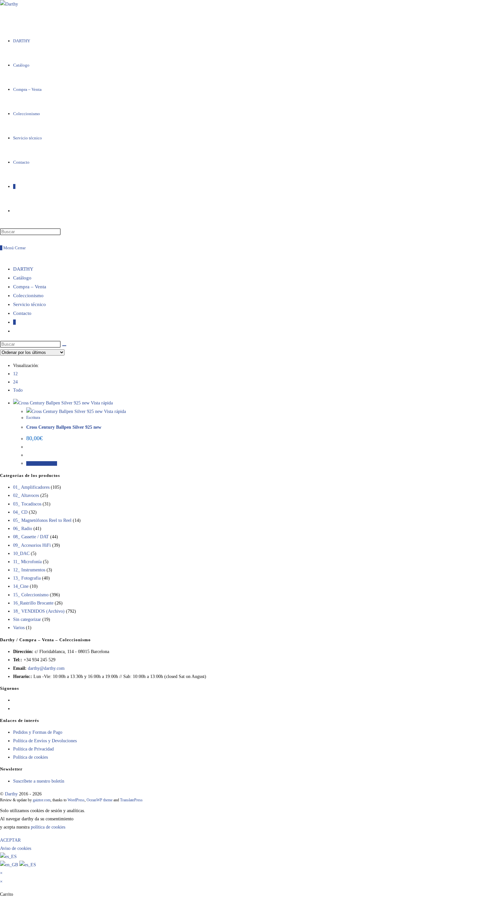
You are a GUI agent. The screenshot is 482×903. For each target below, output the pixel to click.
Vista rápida (101, 402)
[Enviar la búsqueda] (64, 345)
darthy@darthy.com (46, 668)
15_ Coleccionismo (31, 594)
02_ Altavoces (26, 495)
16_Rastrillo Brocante (33, 603)
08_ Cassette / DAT (31, 536)
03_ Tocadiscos (27, 504)
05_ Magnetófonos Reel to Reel (42, 520)
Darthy (11, 793)
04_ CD (20, 512)
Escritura (33, 417)
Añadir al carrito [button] (41, 463)
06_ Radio (22, 528)
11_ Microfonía (27, 561)
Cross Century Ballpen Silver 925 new (63, 427)
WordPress (76, 800)
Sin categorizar (27, 619)
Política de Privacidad (33, 749)
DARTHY (23, 269)
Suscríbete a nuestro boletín (38, 781)
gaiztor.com (41, 800)
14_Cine (21, 586)
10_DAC (21, 553)
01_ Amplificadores (31, 487)
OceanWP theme (99, 800)
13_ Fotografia (27, 578)
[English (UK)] (9, 864)
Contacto (22, 313)
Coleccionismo (28, 295)
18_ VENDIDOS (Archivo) (39, 611)
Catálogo (22, 277)
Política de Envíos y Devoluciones (45, 740)
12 (15, 373)
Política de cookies (30, 757)
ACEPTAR (10, 840)
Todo (18, 390)
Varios (19, 627)
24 (15, 382)
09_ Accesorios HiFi (32, 545)
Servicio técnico (29, 304)
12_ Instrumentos (29, 569)
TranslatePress (131, 800)
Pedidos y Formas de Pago (37, 732)
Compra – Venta (29, 286)
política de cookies (48, 827)
